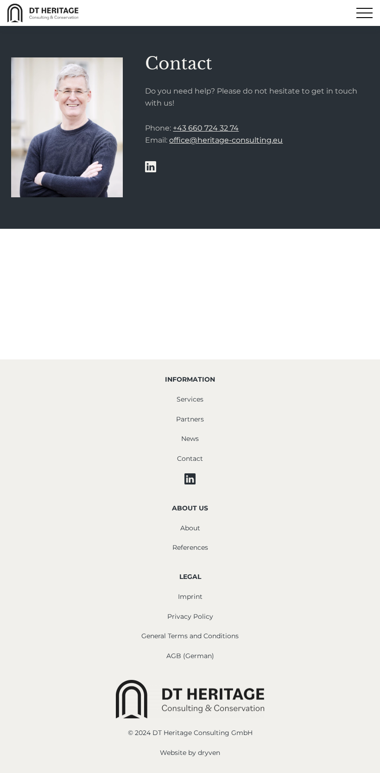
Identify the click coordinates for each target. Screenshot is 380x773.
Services (190, 399)
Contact (190, 458)
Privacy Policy (190, 616)
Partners (190, 419)
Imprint (190, 596)
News (190, 438)
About (190, 528)
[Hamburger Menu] (364, 13)
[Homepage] (42, 13)
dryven (209, 752)
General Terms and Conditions (190, 636)
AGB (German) (190, 656)
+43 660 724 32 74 (206, 128)
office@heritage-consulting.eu (226, 140)
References (190, 547)
